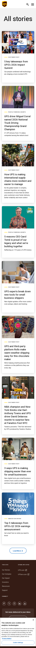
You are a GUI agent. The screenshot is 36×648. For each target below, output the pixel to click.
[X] (9, 605)
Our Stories (6, 570)
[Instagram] (14, 605)
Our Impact (6, 578)
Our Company (6, 574)
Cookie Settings (18, 642)
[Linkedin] (20, 605)
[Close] (33, 620)
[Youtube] (25, 605)
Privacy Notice (6, 638)
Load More (17, 551)
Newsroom (6, 586)
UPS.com (22, 570)
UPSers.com (23, 574)
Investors (5, 582)
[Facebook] (4, 605)
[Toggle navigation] (32, 4)
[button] (28, 4)
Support (5, 590)
